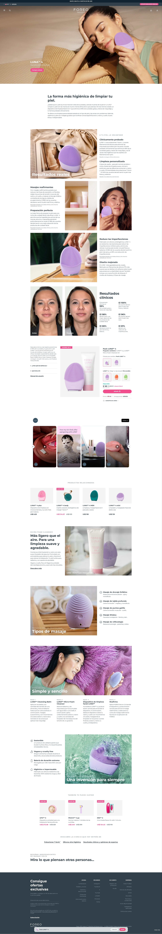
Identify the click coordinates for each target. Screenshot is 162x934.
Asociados (129, 896)
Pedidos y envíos (81, 886)
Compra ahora (37, 70)
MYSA (130, 893)
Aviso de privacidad (126, 903)
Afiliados (129, 886)
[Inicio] (81, 11)
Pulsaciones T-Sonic (52, 842)
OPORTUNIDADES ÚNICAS (149, 4)
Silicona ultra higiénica (72, 842)
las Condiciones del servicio (49, 911)
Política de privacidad (35, 911)
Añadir (122, 929)
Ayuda (114, 888)
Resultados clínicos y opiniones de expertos (100, 842)
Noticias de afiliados (126, 890)
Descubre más (36, 568)
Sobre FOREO (127, 883)
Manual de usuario (37, 376)
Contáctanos (82, 883)
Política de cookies (126, 911)
